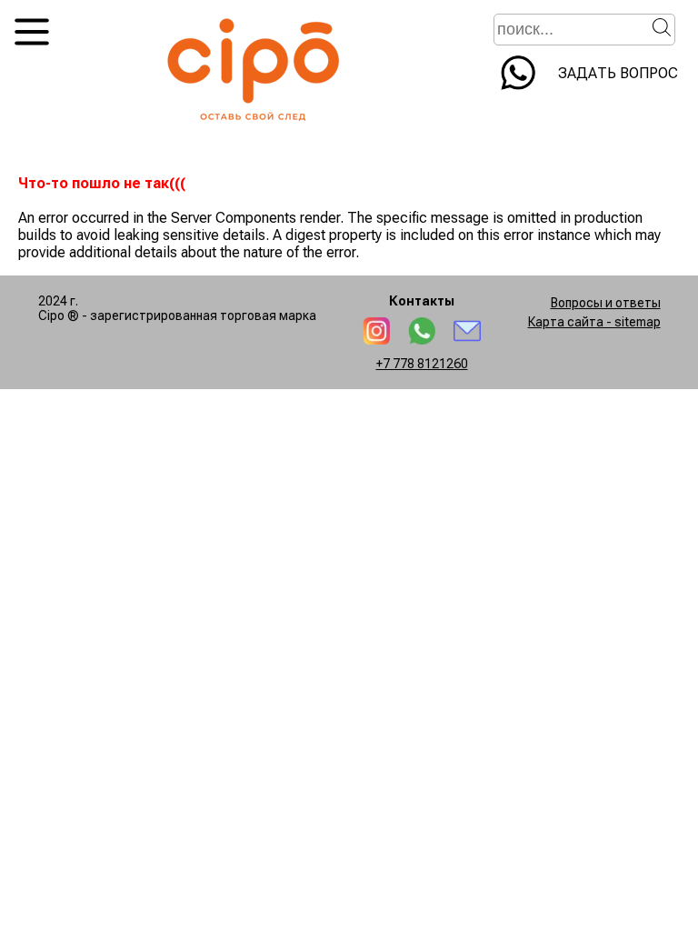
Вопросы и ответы (606, 302)
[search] (662, 27)
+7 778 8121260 (422, 363)
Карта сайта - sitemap (594, 322)
